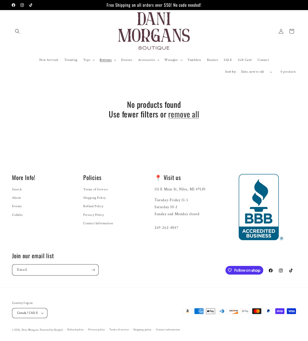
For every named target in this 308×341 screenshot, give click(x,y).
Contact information (168, 329)
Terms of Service (95, 189)
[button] (17, 31)
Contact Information (98, 223)
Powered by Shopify (51, 330)
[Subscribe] (93, 270)
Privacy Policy (93, 215)
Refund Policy (93, 206)
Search (17, 189)
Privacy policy (96, 329)
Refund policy (75, 329)
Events (17, 206)
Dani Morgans (30, 330)
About (16, 198)
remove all (183, 114)
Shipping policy (142, 329)
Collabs (17, 215)
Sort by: (230, 72)
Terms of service (119, 329)
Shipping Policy (94, 198)
